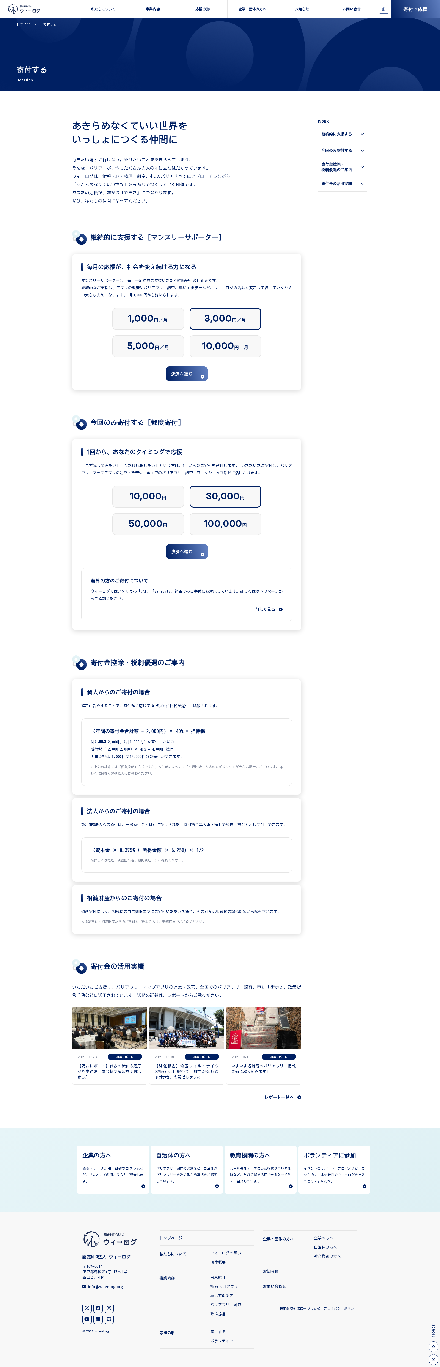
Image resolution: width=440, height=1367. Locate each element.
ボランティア (222, 1341)
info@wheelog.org (105, 1286)
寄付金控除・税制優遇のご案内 (337, 167)
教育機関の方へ (327, 1256)
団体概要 (218, 1262)
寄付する (218, 1332)
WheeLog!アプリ (224, 1286)
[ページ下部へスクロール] (433, 1359)
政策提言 (218, 1314)
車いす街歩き (222, 1295)
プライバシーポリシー (341, 1308)
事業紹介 (218, 1277)
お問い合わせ (274, 1286)
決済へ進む (182, 374)
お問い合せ (352, 9)
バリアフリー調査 (225, 1305)
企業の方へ (323, 1238)
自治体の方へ (325, 1247)
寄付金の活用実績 (337, 183)
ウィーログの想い (225, 1253)
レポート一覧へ (279, 1097)
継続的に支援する (337, 134)
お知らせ (302, 9)
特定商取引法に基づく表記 (300, 1308)
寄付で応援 (416, 9)
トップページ (26, 24)
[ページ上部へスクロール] (433, 1346)
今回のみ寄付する (337, 150)
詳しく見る (265, 609)
